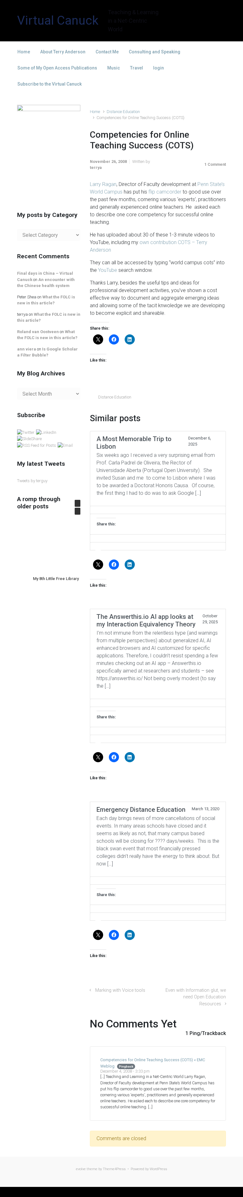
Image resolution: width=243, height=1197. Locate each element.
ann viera (26, 349)
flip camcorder (164, 192)
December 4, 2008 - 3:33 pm (125, 1071)
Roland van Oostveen (38, 331)
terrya (96, 167)
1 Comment (215, 164)
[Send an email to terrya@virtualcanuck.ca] (65, 445)
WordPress (158, 1169)
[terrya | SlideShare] (29, 438)
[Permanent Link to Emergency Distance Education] (158, 881)
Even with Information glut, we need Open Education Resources (195, 997)
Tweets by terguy (32, 480)
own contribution (159, 242)
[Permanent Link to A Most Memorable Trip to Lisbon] (158, 510)
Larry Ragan (103, 184)
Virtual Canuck (57, 20)
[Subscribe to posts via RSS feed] (36, 445)
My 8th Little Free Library (56, 578)
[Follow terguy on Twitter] (25, 432)
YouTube (107, 270)
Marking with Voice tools (120, 990)
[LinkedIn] (46, 432)
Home (95, 111)
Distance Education (123, 111)
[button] (77, 503)
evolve (81, 1169)
